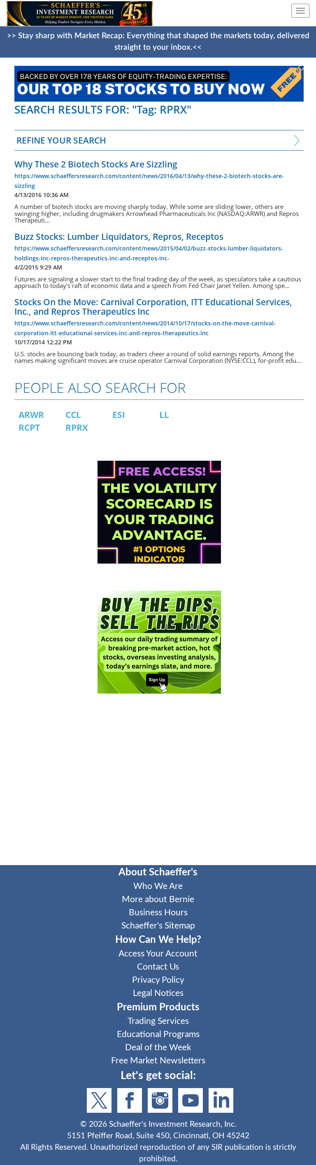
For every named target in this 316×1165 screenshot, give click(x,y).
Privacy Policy (158, 980)
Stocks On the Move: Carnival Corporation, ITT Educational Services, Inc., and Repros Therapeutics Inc (153, 306)
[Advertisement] (159, 784)
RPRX (76, 427)
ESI (118, 414)
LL (164, 414)
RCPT (29, 427)
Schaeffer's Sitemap (158, 925)
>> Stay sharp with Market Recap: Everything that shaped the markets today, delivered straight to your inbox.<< (158, 41)
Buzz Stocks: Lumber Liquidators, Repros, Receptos (118, 236)
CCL (73, 414)
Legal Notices (158, 993)
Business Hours (158, 912)
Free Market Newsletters (158, 1060)
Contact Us (158, 967)
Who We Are (158, 886)
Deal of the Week (158, 1047)
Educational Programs (158, 1034)
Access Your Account (158, 953)
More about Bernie (158, 899)
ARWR (31, 414)
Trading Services (158, 1021)
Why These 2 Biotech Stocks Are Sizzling (95, 164)
